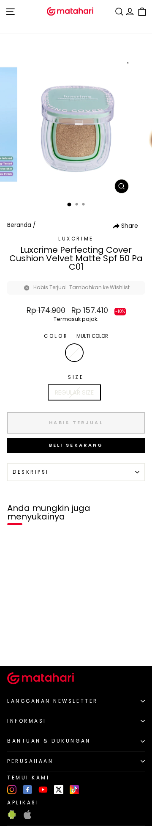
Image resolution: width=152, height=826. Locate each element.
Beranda (19, 225)
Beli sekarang (76, 445)
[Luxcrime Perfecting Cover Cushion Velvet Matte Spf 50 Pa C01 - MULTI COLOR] (16, 645)
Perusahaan (30, 761)
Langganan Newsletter (52, 701)
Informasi (26, 721)
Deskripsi (31, 472)
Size (76, 377)
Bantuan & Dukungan (49, 741)
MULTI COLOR (74, 352)
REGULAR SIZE (74, 392)
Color (76, 336)
